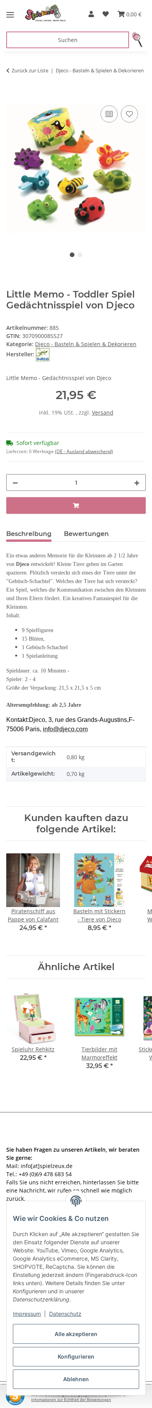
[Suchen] (137, 40)
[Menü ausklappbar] (10, 11)
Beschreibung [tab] (28, 534)
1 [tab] (72, 254)
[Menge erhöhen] (136, 482)
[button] (91, 14)
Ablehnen (76, 1379)
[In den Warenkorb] (12, 95)
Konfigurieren (76, 1356)
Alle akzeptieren (76, 1334)
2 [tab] (80, 254)
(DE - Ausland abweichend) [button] (84, 451)
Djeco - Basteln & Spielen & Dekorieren (85, 344)
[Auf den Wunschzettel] (129, 114)
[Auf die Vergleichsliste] (109, 114)
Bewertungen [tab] (86, 534)
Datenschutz (65, 1313)
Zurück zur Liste (30, 70)
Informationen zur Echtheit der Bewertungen (71, 1399)
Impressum (27, 1313)
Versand (102, 412)
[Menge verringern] (15, 482)
